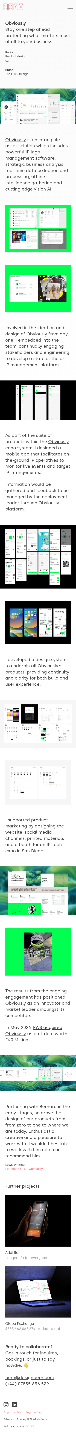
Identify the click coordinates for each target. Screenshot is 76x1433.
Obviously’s (49, 665)
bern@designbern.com (29, 1377)
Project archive (13, 1412)
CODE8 (29, 1426)
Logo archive (34, 1412)
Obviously (15, 139)
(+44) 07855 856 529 (27, 1383)
